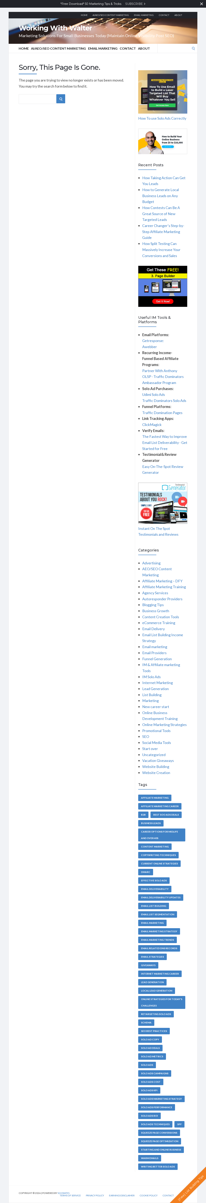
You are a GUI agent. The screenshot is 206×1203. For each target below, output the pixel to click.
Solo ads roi (149, 1115)
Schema (146, 1022)
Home (84, 15)
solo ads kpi (149, 1090)
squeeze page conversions (159, 1132)
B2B (143, 814)
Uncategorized (154, 754)
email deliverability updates (160, 897)
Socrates (63, 1193)
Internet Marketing (157, 682)
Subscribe (134, 4)
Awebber (149, 346)
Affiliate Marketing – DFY (162, 581)
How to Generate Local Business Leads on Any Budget (160, 195)
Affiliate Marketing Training (164, 587)
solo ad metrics (152, 1056)
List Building (152, 695)
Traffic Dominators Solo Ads (164, 400)
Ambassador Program (159, 382)
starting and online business (161, 1149)
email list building (153, 905)
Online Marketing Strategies (164, 724)
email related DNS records (159, 948)
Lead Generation (155, 688)
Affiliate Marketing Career (160, 806)
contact (164, 15)
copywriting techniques (158, 855)
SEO (145, 736)
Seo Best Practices (154, 1030)
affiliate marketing (155, 797)
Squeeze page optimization (159, 1141)
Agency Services (155, 593)
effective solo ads (154, 880)
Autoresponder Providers (162, 599)
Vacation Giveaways (158, 760)
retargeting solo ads (156, 1014)
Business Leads (151, 823)
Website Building (155, 766)
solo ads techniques (155, 1124)
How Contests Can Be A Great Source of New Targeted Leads (161, 213)
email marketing (152, 922)
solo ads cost (151, 1081)
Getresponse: (153, 340)
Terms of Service (70, 1195)
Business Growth (155, 611)
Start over (150, 748)
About (178, 15)
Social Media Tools (156, 742)
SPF (179, 1124)
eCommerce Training (158, 622)
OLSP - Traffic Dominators (163, 376)
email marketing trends (157, 939)
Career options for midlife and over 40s (159, 835)
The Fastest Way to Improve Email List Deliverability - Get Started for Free (164, 442)
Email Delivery (153, 629)
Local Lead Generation (156, 990)
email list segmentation (157, 914)
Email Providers (154, 653)
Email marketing (144, 15)
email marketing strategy (159, 931)
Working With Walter (55, 28)
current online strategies (159, 863)
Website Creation (156, 772)
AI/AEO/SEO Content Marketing (111, 15)
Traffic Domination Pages (162, 412)
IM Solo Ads (151, 677)
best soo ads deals (166, 814)
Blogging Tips (153, 605)
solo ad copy (150, 1039)
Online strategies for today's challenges (161, 1002)
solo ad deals (150, 1047)
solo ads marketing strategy (161, 1098)
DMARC (145, 871)
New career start (155, 706)
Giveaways (148, 965)
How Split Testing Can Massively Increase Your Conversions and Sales (161, 249)
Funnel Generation (157, 659)
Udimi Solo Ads (153, 394)
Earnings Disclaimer (122, 1195)
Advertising (151, 563)
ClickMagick (152, 424)
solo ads (147, 1064)
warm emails (149, 1158)
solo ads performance (156, 1107)
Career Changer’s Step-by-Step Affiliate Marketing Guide (163, 231)
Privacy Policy (95, 1195)
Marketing (150, 700)
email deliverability (155, 888)
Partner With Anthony (159, 370)
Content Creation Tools (160, 617)
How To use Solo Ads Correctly (162, 118)
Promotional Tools (156, 730)
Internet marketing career (160, 973)
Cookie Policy (149, 1195)
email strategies (152, 956)
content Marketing (155, 846)
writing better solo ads (158, 1166)
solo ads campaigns (154, 1073)
